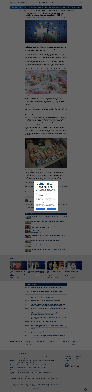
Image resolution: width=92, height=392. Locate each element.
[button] (46, 195)
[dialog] (46, 196)
